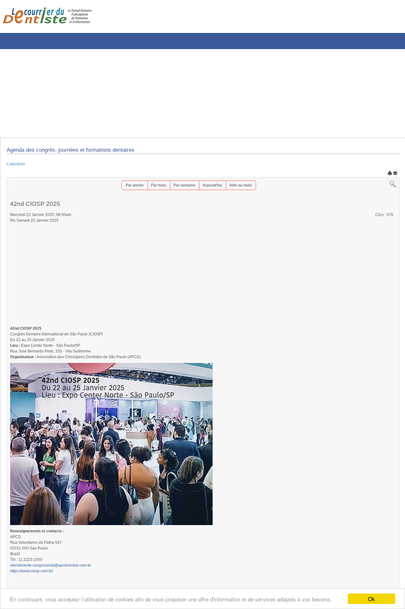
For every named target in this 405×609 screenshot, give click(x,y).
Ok (371, 599)
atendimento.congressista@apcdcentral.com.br (57, 584)
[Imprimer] (390, 175)
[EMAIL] (395, 175)
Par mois (155, 187)
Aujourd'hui (215, 187)
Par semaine (183, 187)
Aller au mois (247, 187)
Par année (127, 187)
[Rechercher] (392, 186)
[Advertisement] (191, 93)
